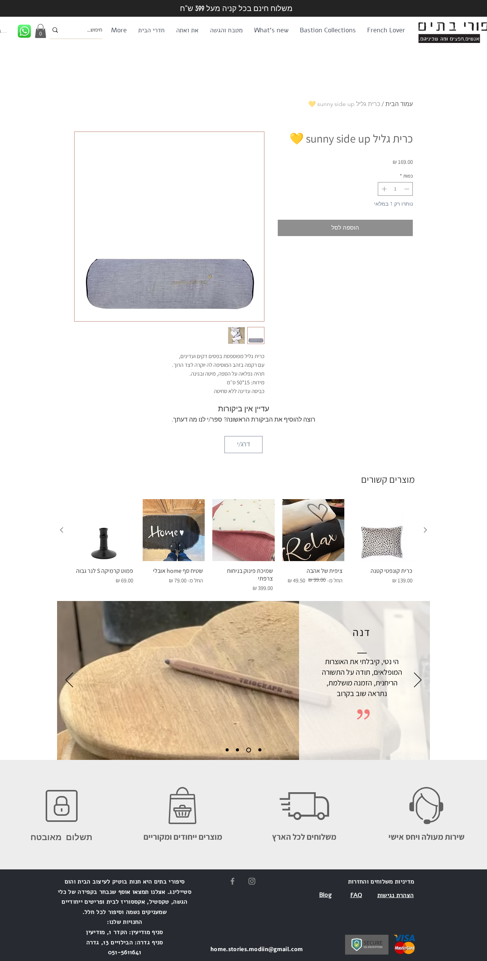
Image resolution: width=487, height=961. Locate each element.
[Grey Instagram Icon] (251, 881)
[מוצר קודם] (425, 529)
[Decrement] (407, 188)
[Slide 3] (248, 749)
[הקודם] (69, 680)
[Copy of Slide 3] (259, 750)
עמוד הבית (399, 104)
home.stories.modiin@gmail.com (256, 949)
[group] (243, 547)
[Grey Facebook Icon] (232, 881)
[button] (40, 31)
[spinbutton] (395, 188)
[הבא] (418, 680)
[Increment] (383, 188)
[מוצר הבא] (61, 529)
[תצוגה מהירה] (383, 530)
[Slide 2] (237, 750)
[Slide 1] (227, 750)
